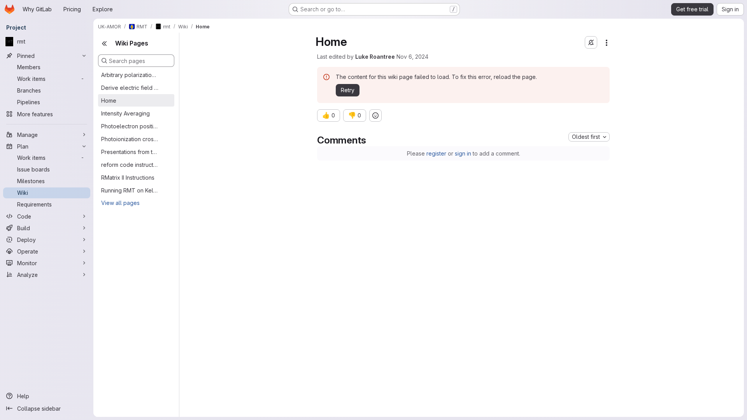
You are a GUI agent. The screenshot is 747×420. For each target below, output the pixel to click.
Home (108, 100)
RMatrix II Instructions (127, 177)
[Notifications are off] (591, 42)
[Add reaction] (375, 115)
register (436, 153)
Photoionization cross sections (130, 139)
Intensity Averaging (125, 113)
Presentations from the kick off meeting (130, 152)
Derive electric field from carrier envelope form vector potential (130, 87)
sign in (463, 153)
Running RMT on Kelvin (130, 190)
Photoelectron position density (130, 126)
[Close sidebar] (104, 43)
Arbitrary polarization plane (130, 75)
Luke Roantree (375, 56)
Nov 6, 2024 (412, 56)
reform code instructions (130, 164)
